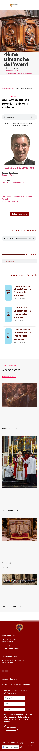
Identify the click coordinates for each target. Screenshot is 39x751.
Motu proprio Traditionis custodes (19, 73)
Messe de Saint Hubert (11, 429)
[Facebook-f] (3, 671)
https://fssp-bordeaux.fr (11, 648)
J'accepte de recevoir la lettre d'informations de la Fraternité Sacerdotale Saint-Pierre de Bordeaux (18, 718)
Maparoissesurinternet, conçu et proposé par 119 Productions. (19, 746)
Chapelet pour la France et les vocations (22, 292)
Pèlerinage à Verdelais (11, 607)
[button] (35, 5)
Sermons (11, 88)
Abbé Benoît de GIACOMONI (19, 168)
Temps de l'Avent (12, 71)
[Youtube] (6, 671)
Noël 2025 (6, 563)
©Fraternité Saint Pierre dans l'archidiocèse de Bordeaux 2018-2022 (19, 743)
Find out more (20, 299)
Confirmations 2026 (10, 510)
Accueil (4, 88)
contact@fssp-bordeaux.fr (12, 646)
